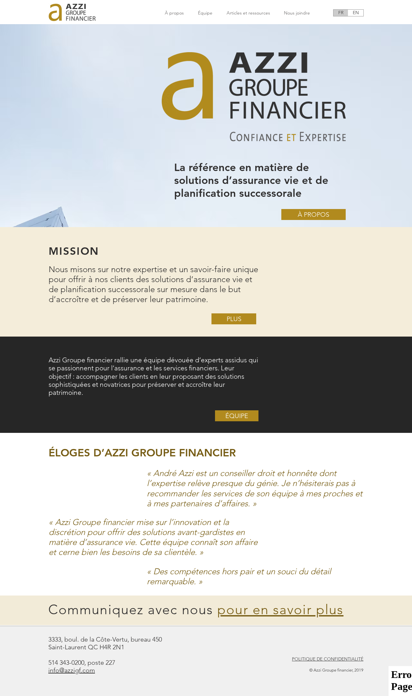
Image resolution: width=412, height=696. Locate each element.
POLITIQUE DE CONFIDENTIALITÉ (327, 659)
